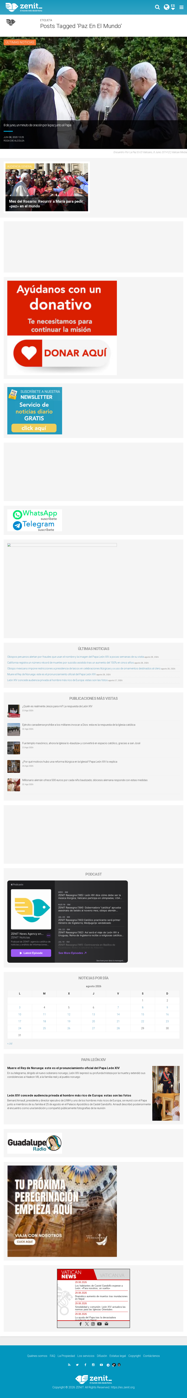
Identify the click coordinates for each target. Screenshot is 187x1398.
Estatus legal (118, 1356)
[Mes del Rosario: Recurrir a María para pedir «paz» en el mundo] (46, 187)
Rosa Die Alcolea (14, 140)
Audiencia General (20, 166)
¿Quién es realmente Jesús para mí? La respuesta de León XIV (57, 706)
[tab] (75, 1274)
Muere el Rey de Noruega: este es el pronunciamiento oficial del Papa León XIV (51, 674)
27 (93, 1028)
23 (167, 1021)
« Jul (9, 1043)
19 (68, 1021)
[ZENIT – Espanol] (52, 7)
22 (142, 1021)
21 (118, 1021)
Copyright (134, 1356)
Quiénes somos (37, 1356)
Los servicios (85, 1356)
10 (19, 1014)
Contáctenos (151, 1356)
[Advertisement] (93, 246)
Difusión (102, 1356)
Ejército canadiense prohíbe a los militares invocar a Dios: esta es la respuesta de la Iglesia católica (78, 724)
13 (93, 1014)
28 (118, 1028)
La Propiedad (66, 1356)
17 (19, 1021)
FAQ (52, 1356)
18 (44, 1021)
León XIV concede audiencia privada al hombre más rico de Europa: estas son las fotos (57, 680)
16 (167, 1014)
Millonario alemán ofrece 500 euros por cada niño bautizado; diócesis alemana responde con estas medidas (85, 780)
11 (44, 1014)
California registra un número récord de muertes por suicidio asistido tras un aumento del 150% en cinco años (70, 662)
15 (142, 1014)
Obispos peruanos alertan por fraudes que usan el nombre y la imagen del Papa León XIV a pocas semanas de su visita (75, 656)
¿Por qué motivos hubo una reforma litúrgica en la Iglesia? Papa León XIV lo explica (69, 761)
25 (44, 1028)
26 (68, 1028)
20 (93, 1021)
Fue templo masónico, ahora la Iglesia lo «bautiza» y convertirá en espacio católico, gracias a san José (81, 743)
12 (68, 1014)
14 (118, 1014)
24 (19, 1028)
